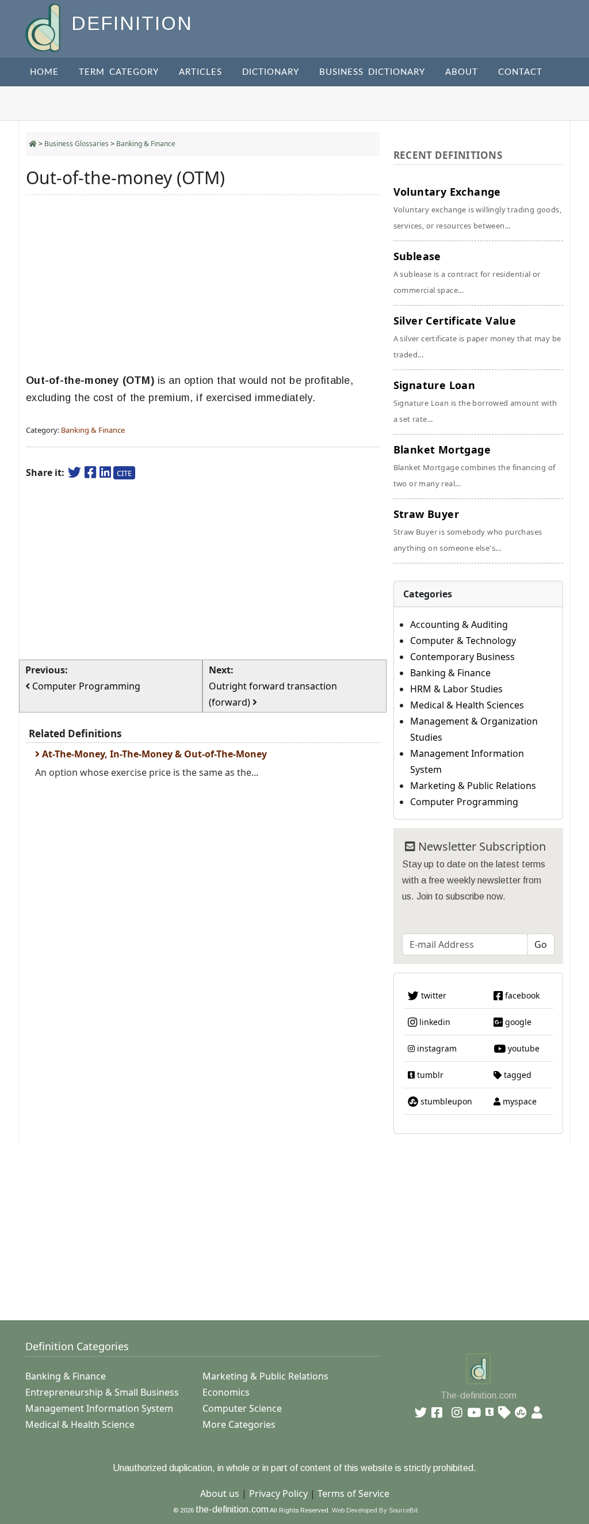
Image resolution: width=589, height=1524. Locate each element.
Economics (226, 1392)
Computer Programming (464, 801)
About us (219, 1493)
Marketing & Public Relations (473, 785)
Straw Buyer (467, 530)
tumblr (429, 1074)
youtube (523, 1048)
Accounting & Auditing (459, 624)
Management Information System (99, 1408)
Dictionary (270, 72)
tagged (516, 1074)
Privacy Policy (278, 1493)
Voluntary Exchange (477, 208)
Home (44, 72)
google (517, 1021)
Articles (200, 72)
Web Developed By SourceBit (375, 1510)
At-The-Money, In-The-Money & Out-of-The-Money (153, 754)
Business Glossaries (76, 143)
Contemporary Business (462, 656)
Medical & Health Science (80, 1424)
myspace (518, 1101)
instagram (436, 1048)
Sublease (467, 272)
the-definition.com (232, 1509)
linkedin (433, 1021)
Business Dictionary (372, 72)
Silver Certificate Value (477, 337)
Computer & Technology (463, 640)
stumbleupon (445, 1101)
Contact (520, 72)
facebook (521, 995)
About (461, 72)
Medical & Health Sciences (467, 705)
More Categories (239, 1424)
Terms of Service (353, 1493)
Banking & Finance (145, 143)
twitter (432, 995)
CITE (124, 473)
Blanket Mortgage (474, 466)
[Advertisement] (203, 284)
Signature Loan (475, 401)
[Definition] (44, 27)
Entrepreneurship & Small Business (102, 1392)
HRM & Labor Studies (456, 689)
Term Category (119, 72)
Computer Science (242, 1408)
